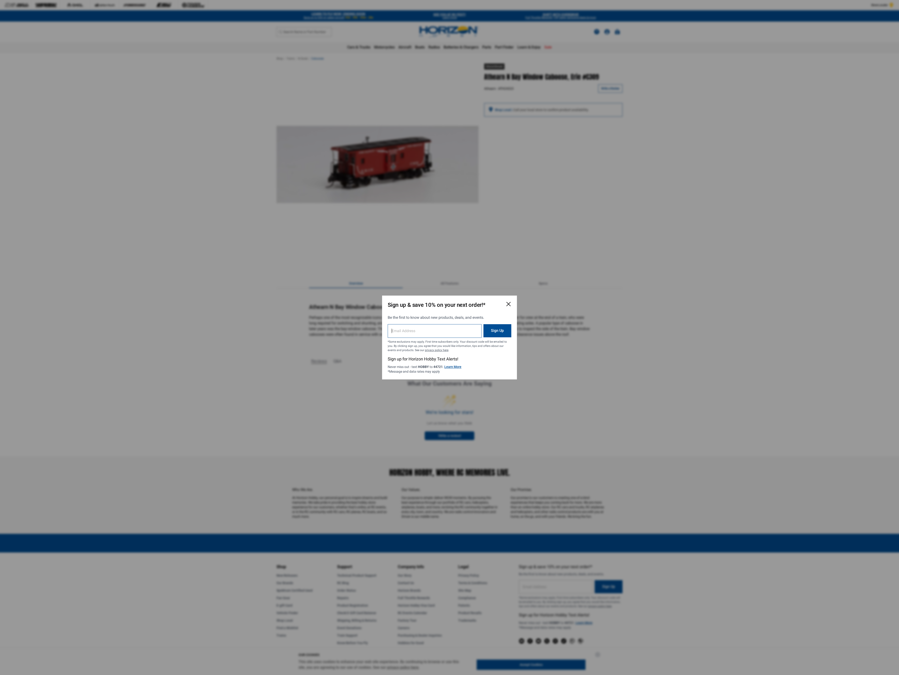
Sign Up (497, 330)
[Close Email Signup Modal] (508, 304)
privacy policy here (436, 350)
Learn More (452, 367)
